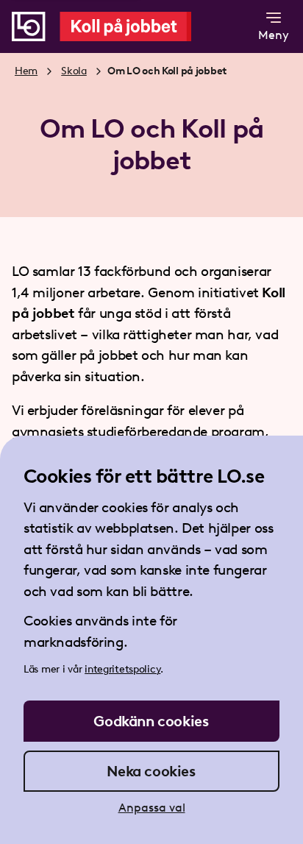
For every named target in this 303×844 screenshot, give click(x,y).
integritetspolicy (122, 669)
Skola (74, 71)
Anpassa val (151, 808)
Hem (26, 71)
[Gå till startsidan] (111, 26)
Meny (273, 35)
